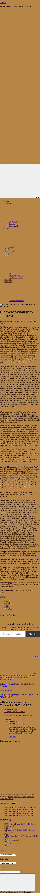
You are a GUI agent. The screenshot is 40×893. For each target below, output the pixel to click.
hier (18, 416)
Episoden (12, 247)
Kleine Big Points (10, 844)
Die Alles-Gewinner (16, 278)
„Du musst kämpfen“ (22, 475)
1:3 (36, 556)
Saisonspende (13, 226)
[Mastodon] (21, 42)
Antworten (8, 719)
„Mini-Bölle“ (13, 479)
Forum (6, 201)
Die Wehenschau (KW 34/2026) (25, 807)
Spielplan (7, 253)
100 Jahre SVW (14, 222)
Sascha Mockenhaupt (15, 677)
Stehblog (3, 3)
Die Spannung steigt (11, 840)
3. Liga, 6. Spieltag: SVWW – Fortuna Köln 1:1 (21, 836)
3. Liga (10, 675)
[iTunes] (21, 127)
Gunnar (2, 323)
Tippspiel (12, 224)
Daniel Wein (17, 675)
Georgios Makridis (29, 675)
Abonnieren (33, 634)
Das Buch (7, 249)
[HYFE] (21, 76)
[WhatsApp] (21, 59)
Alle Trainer (13, 274)
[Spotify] (21, 144)
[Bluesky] (21, 25)
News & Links (9, 251)
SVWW (27, 677)
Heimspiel (3, 677)
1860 (23, 559)
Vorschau (36, 657)
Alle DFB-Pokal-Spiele (17, 276)
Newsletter (8, 280)
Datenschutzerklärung (16, 301)
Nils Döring (27, 451)
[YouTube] (21, 161)
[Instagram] (21, 93)
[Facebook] (21, 110)
